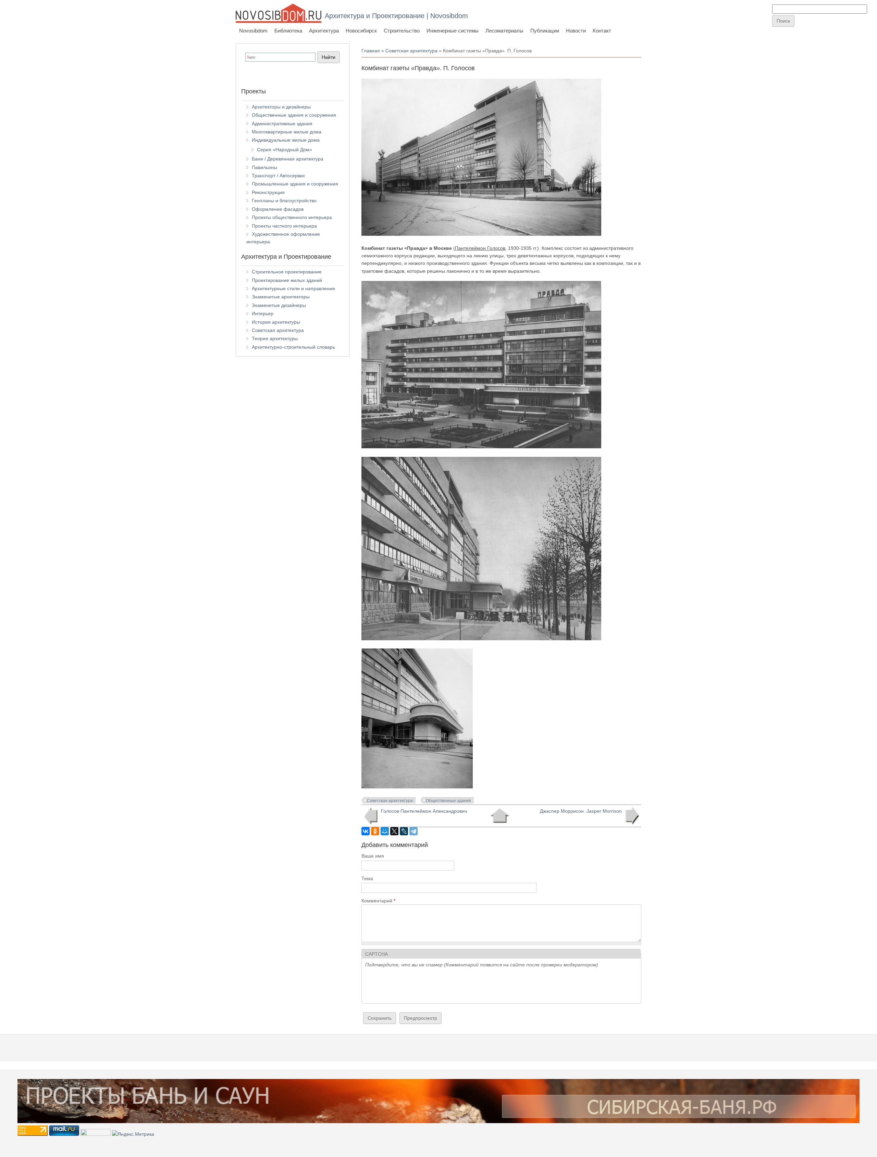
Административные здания (282, 123)
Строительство (402, 31)
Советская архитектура (411, 50)
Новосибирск (361, 31)
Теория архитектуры (275, 338)
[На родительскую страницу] (499, 815)
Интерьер (262, 313)
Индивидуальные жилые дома (286, 140)
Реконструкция (268, 192)
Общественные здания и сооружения (294, 115)
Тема (367, 878)
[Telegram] (413, 831)
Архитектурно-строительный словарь (293, 347)
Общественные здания (448, 800)
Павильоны (264, 167)
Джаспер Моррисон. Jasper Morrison (581, 811)
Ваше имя (372, 856)
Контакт (602, 31)
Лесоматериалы (504, 31)
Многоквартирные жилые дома (286, 131)
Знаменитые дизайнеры (279, 305)
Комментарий (378, 900)
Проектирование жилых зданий (287, 280)
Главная (370, 50)
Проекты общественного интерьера (292, 217)
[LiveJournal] (404, 831)
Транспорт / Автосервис (278, 175)
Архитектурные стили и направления (293, 288)
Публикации (544, 31)
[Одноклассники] (375, 831)
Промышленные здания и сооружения (295, 184)
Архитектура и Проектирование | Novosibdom (396, 16)
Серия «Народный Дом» (284, 149)
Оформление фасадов (278, 209)
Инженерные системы (453, 31)
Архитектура (324, 31)
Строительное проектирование (287, 271)
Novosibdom (253, 31)
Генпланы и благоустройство (284, 200)
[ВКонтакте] (365, 831)
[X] (394, 831)
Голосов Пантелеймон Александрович (424, 811)
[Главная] (278, 13)
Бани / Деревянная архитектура (287, 159)
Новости (576, 31)
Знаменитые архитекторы (281, 296)
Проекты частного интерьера (284, 226)
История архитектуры (276, 322)
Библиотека (288, 31)
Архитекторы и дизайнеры (281, 107)
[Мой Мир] (385, 831)
